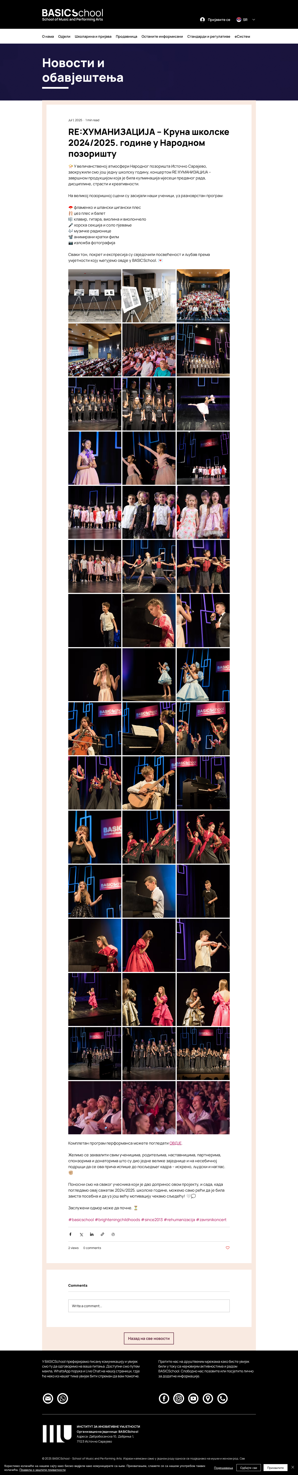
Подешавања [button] (223, 1467)
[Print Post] (113, 1234)
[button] (48, 36)
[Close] (292, 1468)
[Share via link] (102, 1234)
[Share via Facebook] (70, 1234)
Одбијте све (248, 1467)
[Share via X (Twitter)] (81, 1234)
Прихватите (275, 1467)
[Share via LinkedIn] (92, 1234)
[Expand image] (94, 295)
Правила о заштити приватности (42, 1469)
